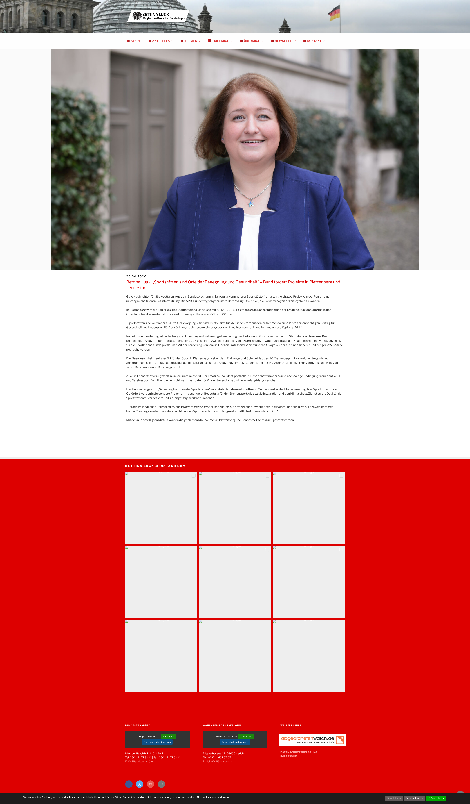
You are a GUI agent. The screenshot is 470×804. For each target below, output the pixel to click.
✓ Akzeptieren (436, 798)
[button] (161, 508)
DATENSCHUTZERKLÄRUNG (298, 752)
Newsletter (285, 41)
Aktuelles (161, 41)
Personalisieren (415, 798)
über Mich (252, 41)
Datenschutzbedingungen (157, 742)
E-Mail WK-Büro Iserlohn (217, 761)
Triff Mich (220, 41)
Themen (190, 41)
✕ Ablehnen (394, 798)
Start (136, 41)
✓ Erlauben (168, 736)
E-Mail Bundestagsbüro (139, 761)
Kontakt (314, 41)
